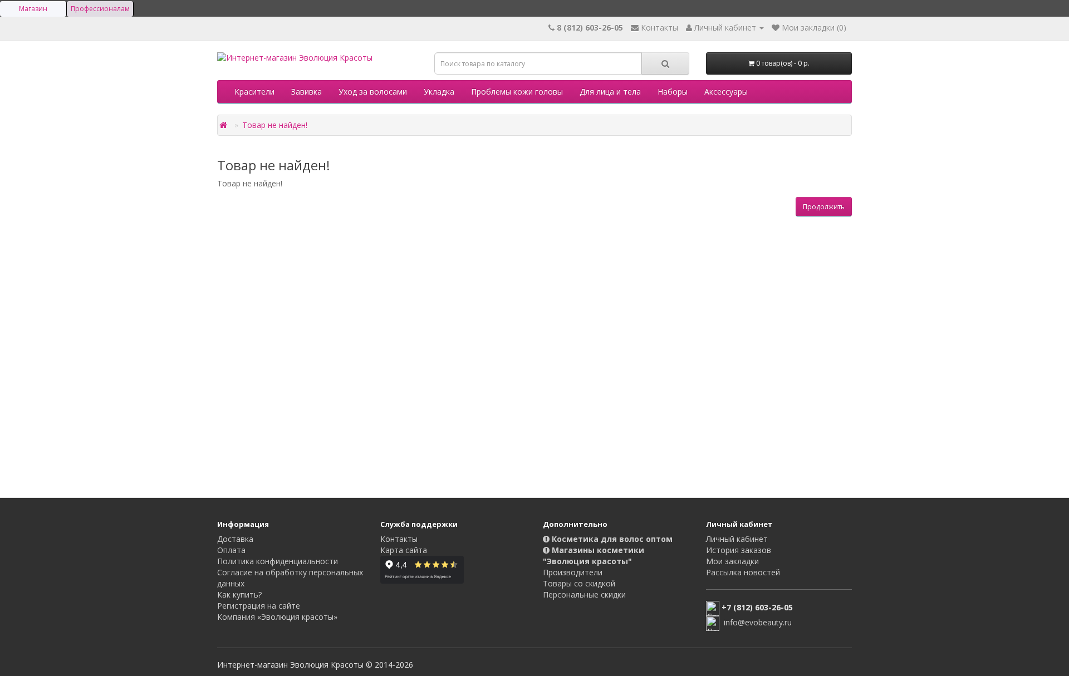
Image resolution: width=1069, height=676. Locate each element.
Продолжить (824, 206)
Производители (572, 572)
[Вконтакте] (553, 616)
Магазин (33, 8)
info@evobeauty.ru (758, 623)
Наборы (673, 91)
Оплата (231, 550)
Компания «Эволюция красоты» (277, 616)
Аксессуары (726, 91)
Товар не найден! (274, 125)
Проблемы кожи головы (517, 91)
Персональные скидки (584, 594)
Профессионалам (100, 8)
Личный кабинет (737, 539)
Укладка (439, 91)
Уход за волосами (373, 91)
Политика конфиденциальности (277, 561)
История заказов (738, 550)
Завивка (306, 91)
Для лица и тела (610, 91)
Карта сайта (403, 550)
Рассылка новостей (743, 572)
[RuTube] (575, 616)
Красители (254, 91)
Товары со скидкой (579, 583)
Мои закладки (732, 561)
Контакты (399, 539)
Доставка (235, 539)
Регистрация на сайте (258, 605)
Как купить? (239, 594)
